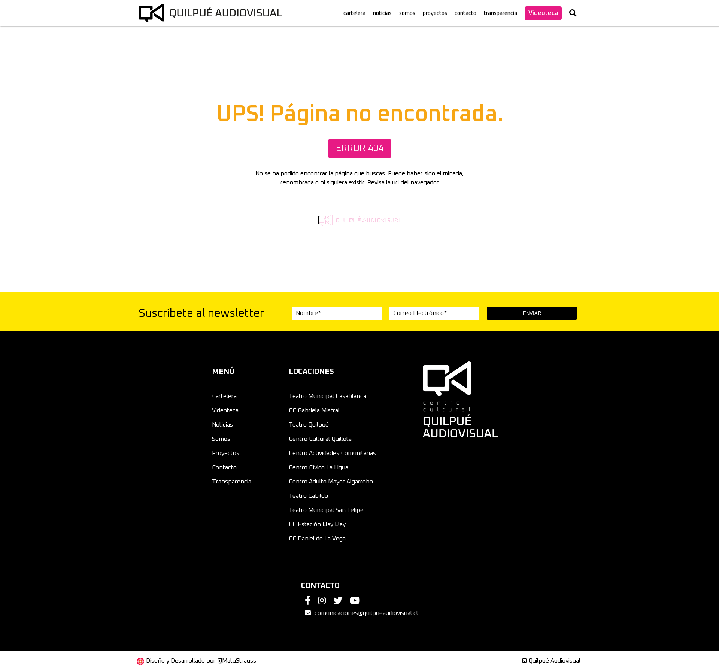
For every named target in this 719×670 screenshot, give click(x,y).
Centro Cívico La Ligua (318, 467)
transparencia (500, 13)
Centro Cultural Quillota (320, 439)
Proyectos (225, 453)
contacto (465, 13)
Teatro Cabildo (308, 496)
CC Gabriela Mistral (314, 410)
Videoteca (543, 13)
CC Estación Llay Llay (317, 524)
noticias (382, 13)
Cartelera (224, 396)
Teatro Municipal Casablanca (327, 396)
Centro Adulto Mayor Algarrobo (331, 482)
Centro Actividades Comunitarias (332, 453)
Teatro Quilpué (309, 425)
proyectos (435, 13)
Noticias (222, 425)
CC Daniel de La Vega (317, 539)
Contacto (224, 467)
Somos (221, 439)
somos (407, 13)
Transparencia (231, 482)
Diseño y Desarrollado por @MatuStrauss (201, 661)
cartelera (354, 13)
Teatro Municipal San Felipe (326, 510)
